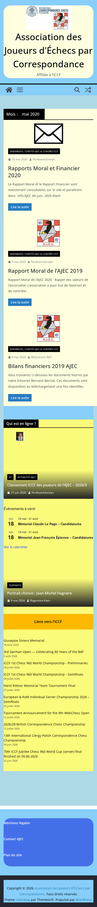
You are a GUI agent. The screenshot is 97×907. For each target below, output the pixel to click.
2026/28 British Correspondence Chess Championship (44, 724)
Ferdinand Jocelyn (44, 159)
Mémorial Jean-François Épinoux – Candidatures (55, 537)
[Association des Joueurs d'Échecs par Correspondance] (9, 89)
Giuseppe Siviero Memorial (24, 640)
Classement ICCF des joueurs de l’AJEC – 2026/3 (47, 485)
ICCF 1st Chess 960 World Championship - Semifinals (43, 674)
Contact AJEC (13, 839)
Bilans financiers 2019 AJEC (42, 366)
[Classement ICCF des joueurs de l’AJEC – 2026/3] (48, 452)
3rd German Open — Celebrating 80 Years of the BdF (44, 652)
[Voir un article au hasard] (88, 89)
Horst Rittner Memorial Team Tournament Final (39, 685)
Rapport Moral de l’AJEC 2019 (45, 270)
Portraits (15, 585)
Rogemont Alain (40, 600)
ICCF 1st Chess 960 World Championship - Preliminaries (46, 663)
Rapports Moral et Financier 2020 (44, 171)
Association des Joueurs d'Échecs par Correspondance (48, 50)
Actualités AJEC (27, 477)
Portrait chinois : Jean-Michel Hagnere (39, 593)
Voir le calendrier (16, 547)
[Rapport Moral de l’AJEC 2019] (48, 233)
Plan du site (13, 855)
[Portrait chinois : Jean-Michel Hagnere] (48, 559)
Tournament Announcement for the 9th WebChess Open (46, 713)
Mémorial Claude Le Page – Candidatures (49, 524)
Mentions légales (17, 823)
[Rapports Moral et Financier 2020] (48, 134)
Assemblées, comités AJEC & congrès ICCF (34, 151)
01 (10, 477)
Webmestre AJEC (41, 357)
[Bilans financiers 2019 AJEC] (48, 328)
